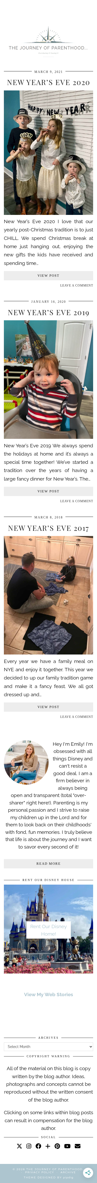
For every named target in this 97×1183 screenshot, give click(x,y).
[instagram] (28, 1146)
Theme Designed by (48, 1177)
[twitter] (19, 1146)
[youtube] (67, 1146)
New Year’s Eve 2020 (48, 82)
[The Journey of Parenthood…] (48, 40)
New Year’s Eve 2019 (48, 312)
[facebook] (38, 1146)
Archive (68, 1172)
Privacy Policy (39, 1172)
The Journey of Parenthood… (55, 1169)
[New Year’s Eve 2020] (48, 213)
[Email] (77, 1146)
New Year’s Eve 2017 (48, 528)
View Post (48, 276)
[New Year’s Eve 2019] (48, 437)
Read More (48, 864)
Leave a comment (76, 285)
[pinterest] (57, 1146)
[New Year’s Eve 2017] (48, 653)
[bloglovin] (47, 1146)
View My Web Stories (48, 994)
